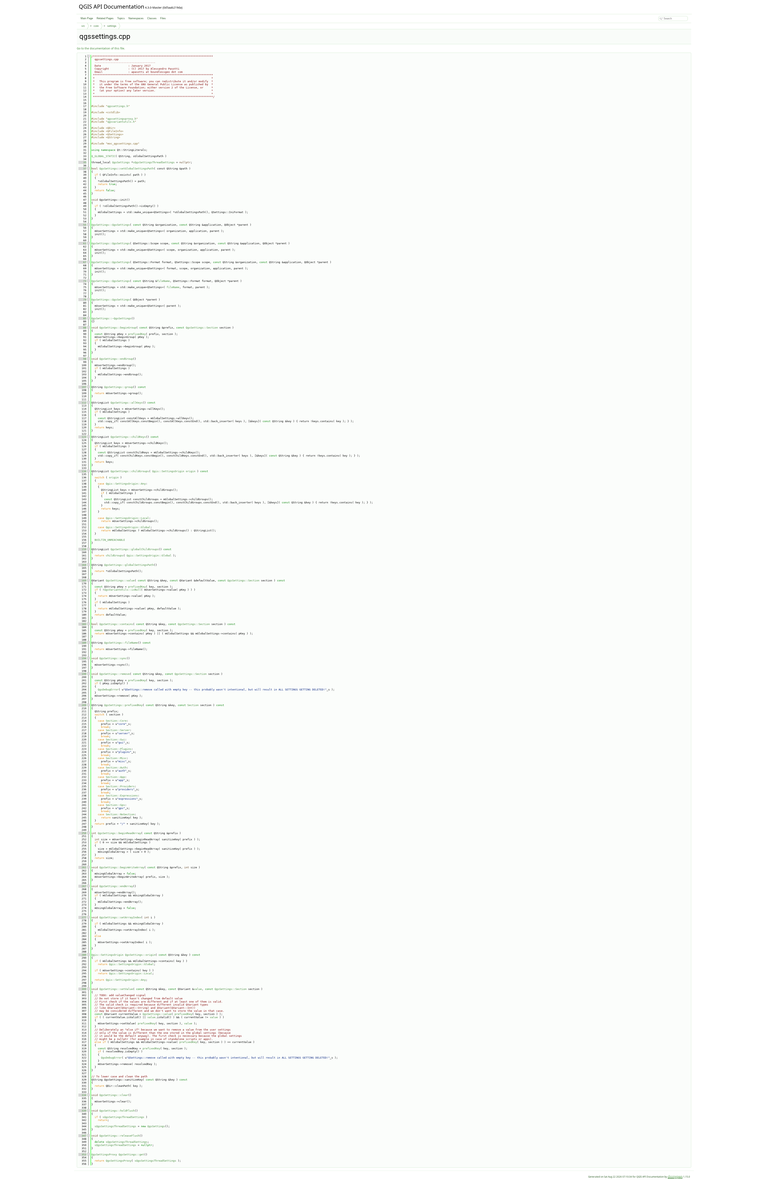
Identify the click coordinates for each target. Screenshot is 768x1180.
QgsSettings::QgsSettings (110, 224)
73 (82, 280)
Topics (121, 18)
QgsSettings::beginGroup (117, 327)
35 (82, 162)
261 (82, 867)
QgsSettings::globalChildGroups (135, 549)
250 (82, 833)
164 (82, 564)
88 (82, 327)
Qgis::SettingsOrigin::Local (127, 518)
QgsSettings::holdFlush (117, 1110)
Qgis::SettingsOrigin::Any (126, 483)
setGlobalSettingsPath (137, 168)
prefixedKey (137, 334)
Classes (152, 18)
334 (82, 1095)
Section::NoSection (120, 814)
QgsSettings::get (131, 1154)
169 (82, 580)
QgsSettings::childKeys (128, 436)
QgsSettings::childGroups (130, 471)
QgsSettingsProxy (104, 1154)
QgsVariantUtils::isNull (122, 589)
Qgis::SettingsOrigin (168, 471)
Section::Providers (120, 786)
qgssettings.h (117, 106)
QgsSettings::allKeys (127, 402)
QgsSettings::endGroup (116, 358)
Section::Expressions (122, 795)
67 (82, 262)
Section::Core (116, 720)
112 (82, 402)
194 (82, 658)
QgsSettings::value (120, 580)
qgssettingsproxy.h (121, 118)
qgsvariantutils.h (121, 121)
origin (190, 471)
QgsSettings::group (118, 387)
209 (82, 705)
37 (82, 168)
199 (82, 673)
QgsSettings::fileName (121, 642)
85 (82, 318)
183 (82, 624)
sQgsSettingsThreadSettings (154, 162)
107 (82, 387)
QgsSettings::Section (202, 327)
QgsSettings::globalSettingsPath (129, 564)
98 (82, 358)
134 (82, 471)
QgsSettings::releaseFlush (119, 1135)
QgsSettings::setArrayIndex (120, 917)
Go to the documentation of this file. (101, 48)
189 (82, 642)
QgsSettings (121, 162)
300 (82, 989)
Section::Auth (116, 767)
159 (82, 549)
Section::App (115, 776)
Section (193, 705)
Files (163, 18)
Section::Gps (115, 804)
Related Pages (105, 18)
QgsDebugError (108, 689)
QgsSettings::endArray (116, 886)
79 (82, 299)
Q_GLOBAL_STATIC (103, 156)
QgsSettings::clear (113, 1095)
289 (82, 954)
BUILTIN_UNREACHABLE (110, 539)
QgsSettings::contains (116, 624)
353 (82, 1154)
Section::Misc (116, 758)
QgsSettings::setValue (116, 989)
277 (82, 917)
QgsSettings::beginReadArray (119, 833)
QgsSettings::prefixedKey (123, 705)
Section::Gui (115, 739)
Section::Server (118, 730)
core (96, 25)
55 (82, 224)
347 (82, 1135)
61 (82, 243)
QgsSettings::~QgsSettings (111, 318)
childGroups (114, 555)
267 (82, 886)
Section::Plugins (118, 748)
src (83, 25)
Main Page (87, 18)
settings (111, 25)
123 (82, 436)
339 (82, 1110)
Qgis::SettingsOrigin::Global (128, 527)
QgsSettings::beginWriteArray (121, 867)
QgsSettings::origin (140, 954)
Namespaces (136, 18)
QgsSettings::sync (113, 658)
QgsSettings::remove (114, 673)
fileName (163, 280)
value (198, 989)
